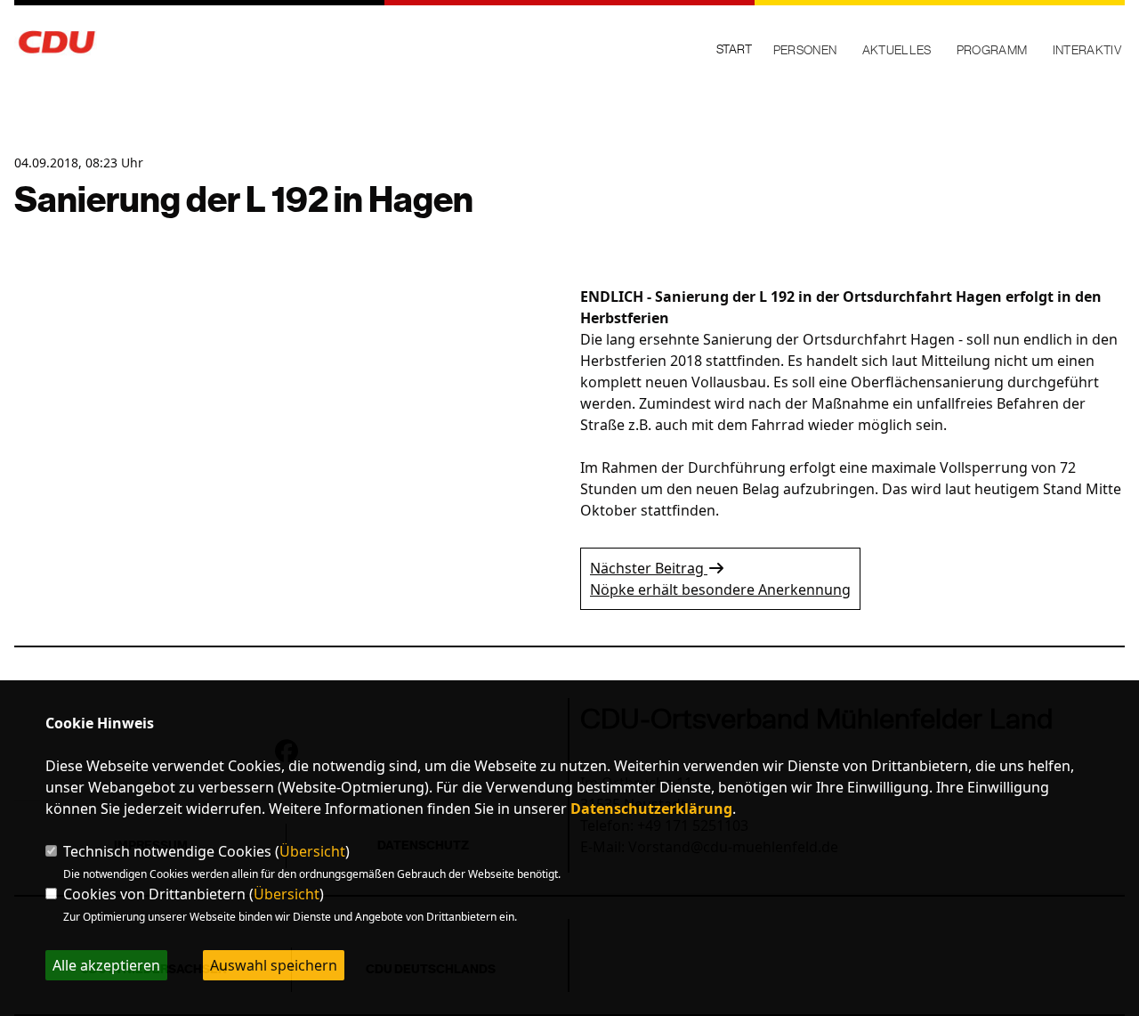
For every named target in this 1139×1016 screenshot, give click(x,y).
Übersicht (312, 851)
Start (734, 49)
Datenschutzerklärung (651, 808)
